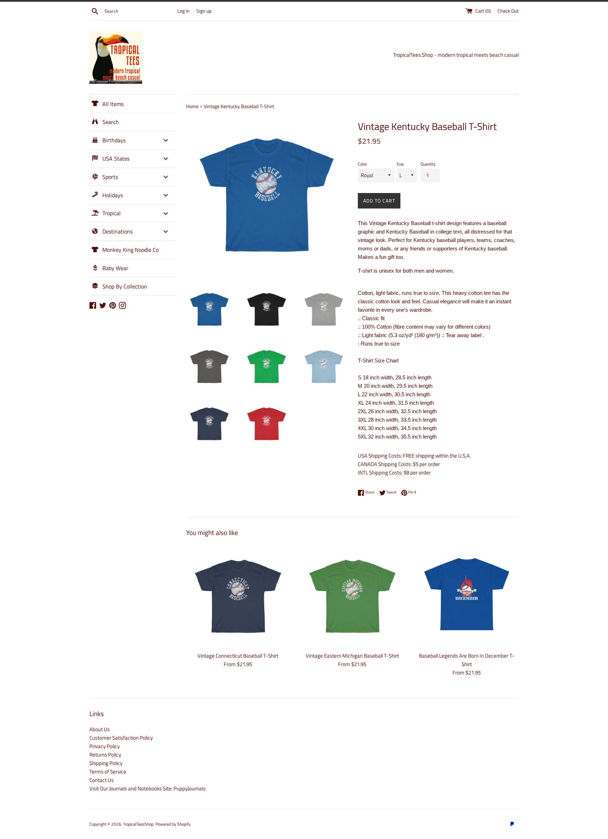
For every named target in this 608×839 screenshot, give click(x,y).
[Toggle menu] (165, 140)
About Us (99, 729)
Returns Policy (105, 755)
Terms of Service (107, 771)
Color (362, 164)
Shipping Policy (105, 763)
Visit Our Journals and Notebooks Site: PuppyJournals (147, 788)
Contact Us (101, 780)
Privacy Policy (104, 746)
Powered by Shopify (173, 824)
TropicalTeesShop (138, 824)
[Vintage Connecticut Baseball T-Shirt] (238, 596)
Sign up (203, 10)
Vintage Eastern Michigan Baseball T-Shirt (352, 656)
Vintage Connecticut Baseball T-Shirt (237, 656)
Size (400, 164)
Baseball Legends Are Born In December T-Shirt (466, 660)
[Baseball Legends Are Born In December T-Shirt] (467, 596)
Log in (183, 10)
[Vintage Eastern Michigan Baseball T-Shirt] (352, 596)
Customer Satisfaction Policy (121, 738)
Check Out (508, 10)
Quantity (428, 164)
